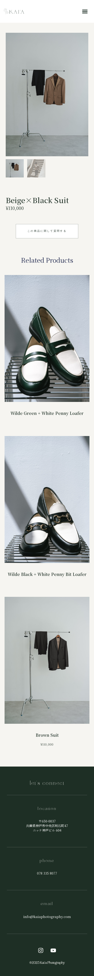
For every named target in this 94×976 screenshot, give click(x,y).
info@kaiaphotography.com (47, 916)
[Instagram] (41, 950)
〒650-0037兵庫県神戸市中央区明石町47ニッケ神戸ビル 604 (47, 825)
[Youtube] (53, 950)
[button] (84, 11)
